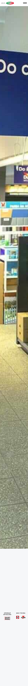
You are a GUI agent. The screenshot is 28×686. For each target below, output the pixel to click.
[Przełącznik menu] (25, 3)
